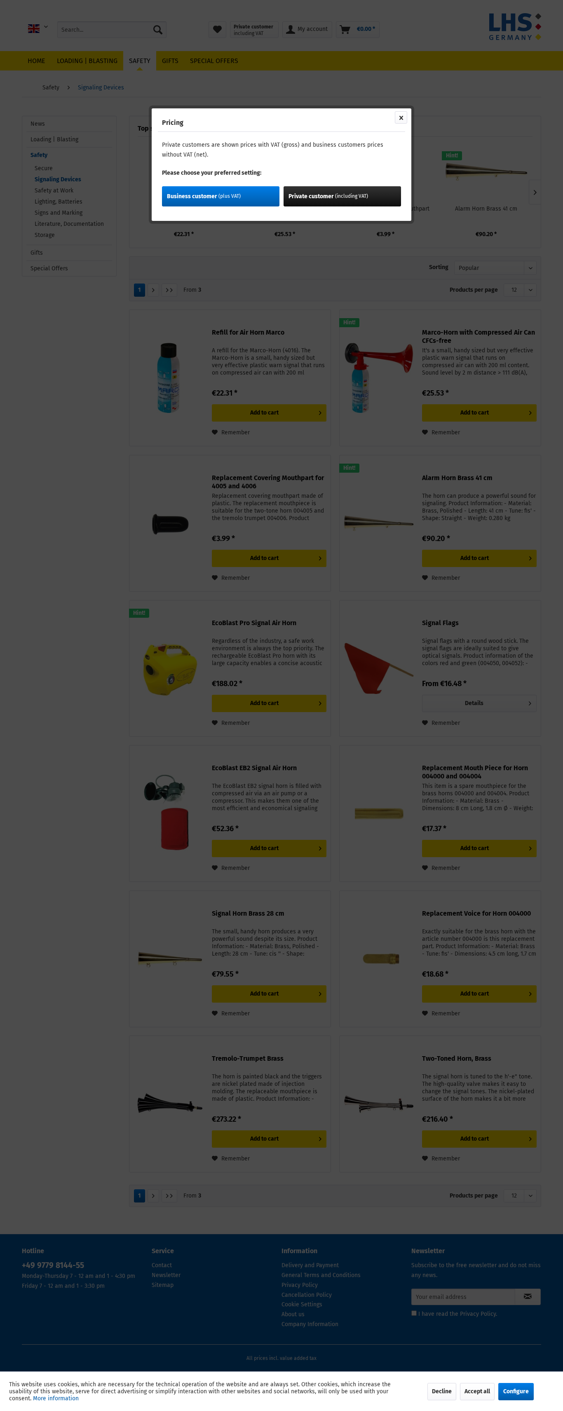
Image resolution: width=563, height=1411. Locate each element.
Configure (516, 1391)
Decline (442, 1391)
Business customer (204, 196)
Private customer (328, 196)
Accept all (477, 1391)
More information (56, 1398)
